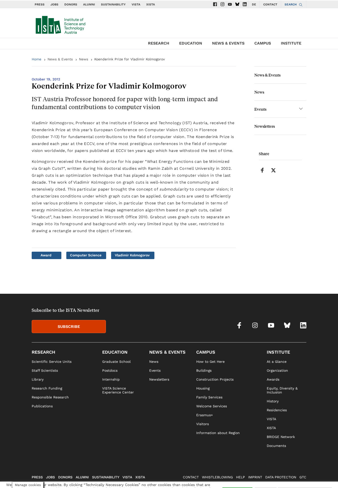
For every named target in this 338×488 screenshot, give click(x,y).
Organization (277, 370)
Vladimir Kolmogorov (132, 255)
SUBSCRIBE (69, 326)
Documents (276, 446)
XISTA (150, 4)
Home (36, 59)
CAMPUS (262, 43)
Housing (203, 388)
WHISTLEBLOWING (217, 477)
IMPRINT (255, 477)
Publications (42, 406)
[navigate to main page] (60, 24)
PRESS (40, 4)
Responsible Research (50, 397)
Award (46, 255)
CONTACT (270, 4)
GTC (302, 477)
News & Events (60, 59)
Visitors (202, 424)
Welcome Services (211, 406)
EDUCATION (190, 43)
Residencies (277, 410)
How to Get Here (210, 362)
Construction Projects (215, 379)
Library (38, 379)
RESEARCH (158, 43)
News (83, 59)
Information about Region (218, 433)
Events (260, 109)
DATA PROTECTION (280, 477)
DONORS (70, 4)
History (273, 401)
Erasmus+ (204, 415)
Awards (273, 379)
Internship (111, 379)
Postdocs (110, 370)
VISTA (136, 4)
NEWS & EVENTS (228, 43)
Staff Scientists (45, 370)
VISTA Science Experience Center (118, 390)
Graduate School (116, 362)
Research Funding (47, 388)
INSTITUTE (291, 43)
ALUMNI (89, 4)
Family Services (209, 397)
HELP (240, 477)
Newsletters (264, 126)
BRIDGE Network (281, 437)
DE (254, 4)
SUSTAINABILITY (113, 4)
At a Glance (277, 362)
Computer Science (85, 255)
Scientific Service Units (52, 362)
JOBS (54, 4)
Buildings (204, 370)
